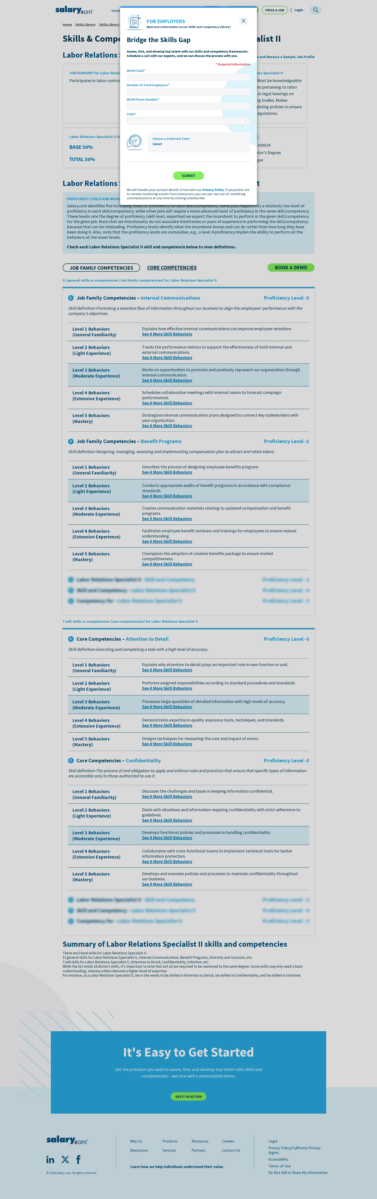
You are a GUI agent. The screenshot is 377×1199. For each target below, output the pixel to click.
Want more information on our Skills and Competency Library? (189, 27)
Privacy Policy (213, 189)
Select (157, 144)
